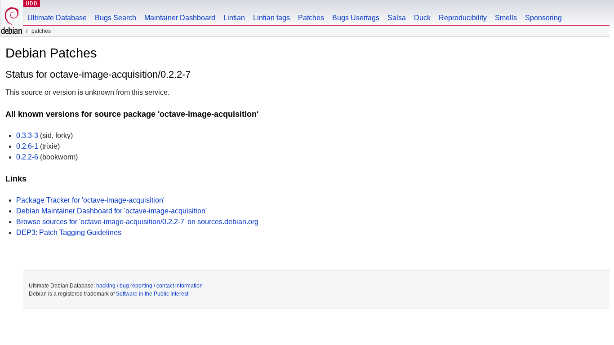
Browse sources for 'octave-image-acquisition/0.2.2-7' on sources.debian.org (137, 222)
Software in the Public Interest (152, 294)
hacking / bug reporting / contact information (149, 286)
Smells (506, 18)
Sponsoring (543, 18)
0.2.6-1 (27, 146)
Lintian (234, 18)
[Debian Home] (11, 18)
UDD (32, 3)
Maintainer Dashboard (179, 18)
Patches (311, 18)
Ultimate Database (57, 18)
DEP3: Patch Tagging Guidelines (68, 232)
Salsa (396, 18)
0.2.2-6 (27, 157)
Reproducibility (463, 18)
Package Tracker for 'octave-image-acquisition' (90, 200)
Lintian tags (271, 18)
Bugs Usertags (355, 18)
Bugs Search (115, 18)
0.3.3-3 (27, 135)
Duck (422, 18)
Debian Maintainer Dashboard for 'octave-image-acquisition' (111, 211)
